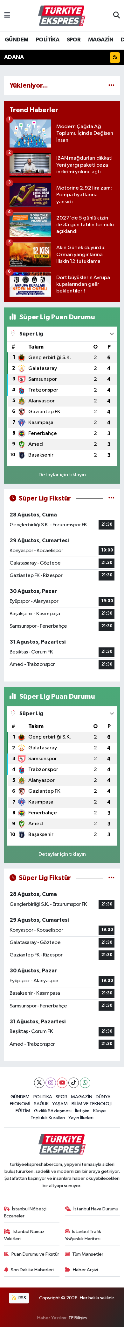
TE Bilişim (77, 1318)
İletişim (82, 1110)
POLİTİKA (47, 40)
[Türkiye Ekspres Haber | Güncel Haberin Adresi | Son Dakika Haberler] (62, 16)
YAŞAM (60, 1103)
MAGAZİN (101, 40)
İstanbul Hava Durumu (95, 1209)
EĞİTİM (23, 1110)
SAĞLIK (41, 1103)
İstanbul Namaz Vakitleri (24, 1235)
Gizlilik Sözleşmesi (53, 1110)
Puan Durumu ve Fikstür (35, 1254)
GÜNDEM (16, 40)
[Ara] (116, 16)
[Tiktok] (73, 1083)
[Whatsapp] (85, 1083)
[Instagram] (50, 1083)
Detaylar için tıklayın (62, 475)
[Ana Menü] (7, 15)
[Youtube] (62, 1083)
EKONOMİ (20, 1103)
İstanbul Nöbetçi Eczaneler (25, 1212)
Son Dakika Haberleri (32, 1269)
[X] (39, 1083)
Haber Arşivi (85, 1269)
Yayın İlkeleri (80, 1117)
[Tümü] (111, 85)
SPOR (74, 40)
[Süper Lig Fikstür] (111, 498)
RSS (21, 1297)
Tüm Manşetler (87, 1254)
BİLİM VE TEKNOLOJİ (92, 1103)
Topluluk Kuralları (48, 1117)
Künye (99, 1110)
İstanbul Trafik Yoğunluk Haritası (83, 1235)
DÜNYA (103, 1096)
